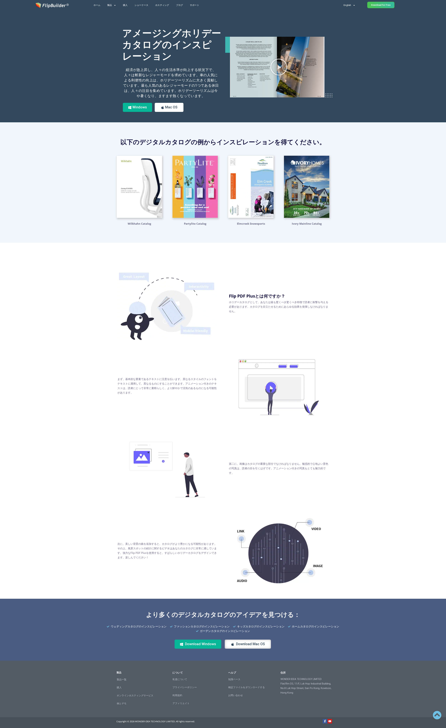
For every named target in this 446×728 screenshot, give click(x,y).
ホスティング (162, 5)
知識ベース (234, 679)
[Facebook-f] (325, 721)
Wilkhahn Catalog (139, 223)
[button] (278, 67)
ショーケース (141, 5)
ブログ (179, 5)
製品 (109, 5)
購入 (125, 5)
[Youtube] (330, 721)
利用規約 (177, 695)
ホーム (97, 5)
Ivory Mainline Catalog (307, 223)
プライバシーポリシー (184, 687)
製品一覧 (121, 679)
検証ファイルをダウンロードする (246, 687)
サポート (194, 5)
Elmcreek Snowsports (251, 223)
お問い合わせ (235, 695)
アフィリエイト (181, 703)
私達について (179, 679)
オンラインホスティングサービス (135, 695)
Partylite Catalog (195, 223)
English (347, 5)
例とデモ (121, 703)
